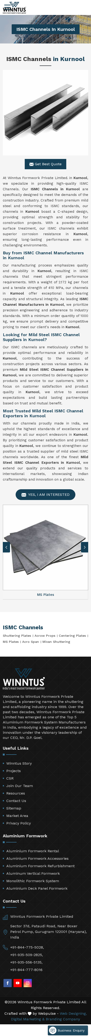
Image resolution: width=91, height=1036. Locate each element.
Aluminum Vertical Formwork (33, 873)
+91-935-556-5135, (26, 962)
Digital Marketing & (28, 1019)
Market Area (17, 815)
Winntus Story (19, 763)
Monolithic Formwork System (32, 881)
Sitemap (13, 808)
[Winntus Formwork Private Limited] (14, 8)
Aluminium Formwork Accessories (37, 858)
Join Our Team (19, 786)
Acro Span (30, 642)
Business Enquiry (70, 1030)
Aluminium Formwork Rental (32, 851)
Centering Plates (72, 635)
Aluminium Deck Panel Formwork (36, 888)
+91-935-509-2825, (26, 955)
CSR (10, 778)
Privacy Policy (18, 823)
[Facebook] (8, 983)
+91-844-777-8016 (26, 970)
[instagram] (28, 983)
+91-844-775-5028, (27, 947)
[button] (84, 547)
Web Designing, (73, 1013)
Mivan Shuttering (56, 642)
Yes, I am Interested (48, 494)
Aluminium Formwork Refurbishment (40, 866)
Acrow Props (45, 635)
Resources (15, 793)
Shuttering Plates (17, 635)
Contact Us (16, 801)
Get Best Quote (48, 164)
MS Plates (11, 642)
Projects (13, 771)
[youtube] (18, 983)
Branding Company (63, 1019)
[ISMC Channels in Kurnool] (45, 112)
